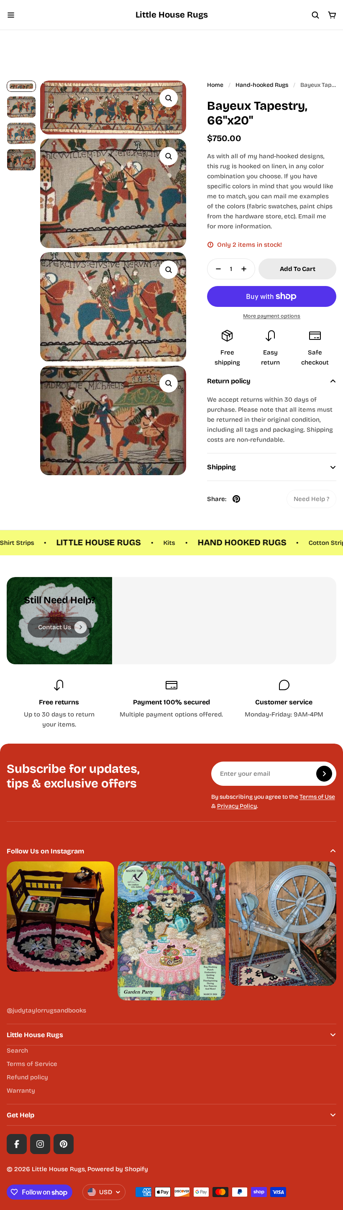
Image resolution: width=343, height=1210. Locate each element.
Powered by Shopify (117, 1169)
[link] (311, 499)
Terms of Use (317, 796)
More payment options (271, 316)
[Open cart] (332, 15)
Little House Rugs (172, 15)
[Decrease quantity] (216, 268)
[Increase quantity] (246, 268)
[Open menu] (11, 15)
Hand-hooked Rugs (261, 85)
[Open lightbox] (168, 98)
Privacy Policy (237, 806)
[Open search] (315, 15)
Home (215, 85)
